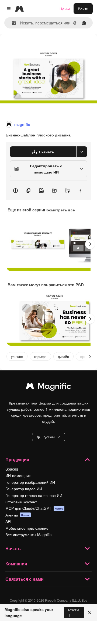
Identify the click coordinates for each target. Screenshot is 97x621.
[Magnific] (48, 387)
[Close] (89, 612)
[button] (48, 437)
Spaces (11, 469)
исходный (36, 46)
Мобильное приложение (26, 528)
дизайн (63, 356)
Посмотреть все (59, 209)
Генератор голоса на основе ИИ (33, 495)
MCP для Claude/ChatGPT (34, 508)
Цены (65, 8)
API (8, 521)
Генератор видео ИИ (23, 488)
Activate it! (73, 612)
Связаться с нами (24, 579)
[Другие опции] (80, 190)
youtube (17, 356)
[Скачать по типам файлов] (81, 151)
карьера (40, 356)
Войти (83, 8)
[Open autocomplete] (12, 23)
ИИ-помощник (17, 475)
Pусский (49, 437)
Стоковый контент (21, 501)
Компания (16, 564)
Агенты (17, 515)
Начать (13, 548)
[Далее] (90, 244)
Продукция (17, 459)
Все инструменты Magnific (28, 534)
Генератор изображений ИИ (30, 482)
